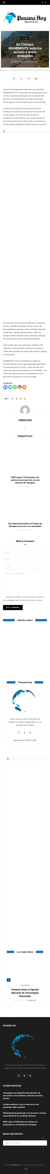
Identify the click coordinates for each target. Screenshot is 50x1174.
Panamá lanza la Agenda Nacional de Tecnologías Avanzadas (25, 992)
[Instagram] (19, 387)
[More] (24, 387)
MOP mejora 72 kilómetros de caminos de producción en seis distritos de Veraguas (25, 480)
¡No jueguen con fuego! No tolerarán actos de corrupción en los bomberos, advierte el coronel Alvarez (22, 1096)
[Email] (36, 78)
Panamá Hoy (15, 1165)
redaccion (18, 61)
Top (25, 1169)
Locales (25, 38)
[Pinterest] (29, 78)
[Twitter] (21, 78)
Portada (3, 70)
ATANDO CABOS (25, 665)
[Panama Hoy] (25, 18)
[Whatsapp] (15, 387)
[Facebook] (14, 78)
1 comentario (31, 1000)
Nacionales (25, 985)
